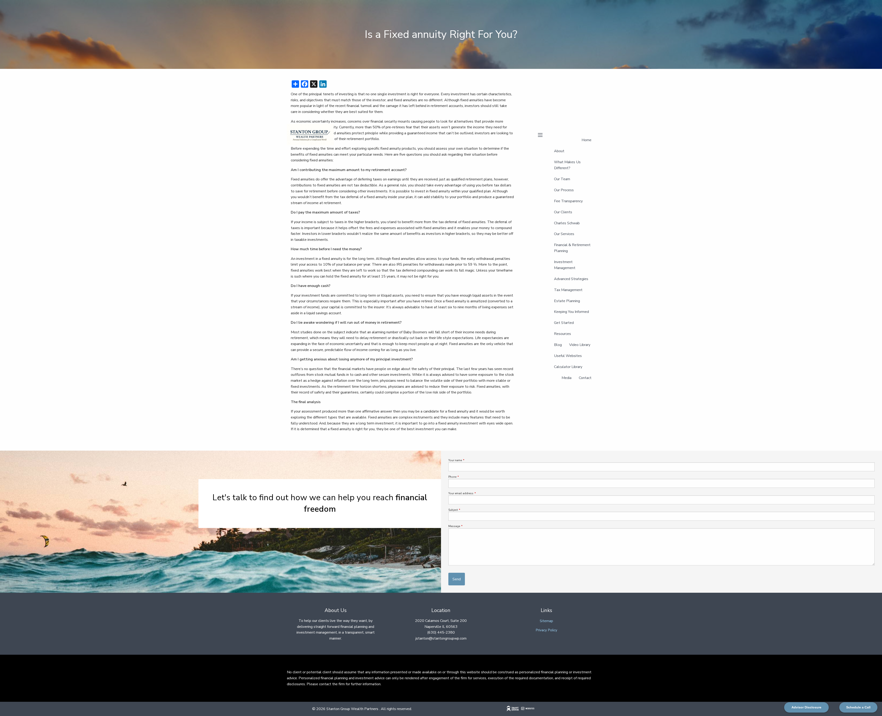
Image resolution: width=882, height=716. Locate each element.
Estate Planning (567, 300)
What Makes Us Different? (567, 165)
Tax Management (568, 289)
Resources (562, 333)
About (559, 151)
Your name (468, 460)
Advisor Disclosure (806, 707)
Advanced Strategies (571, 278)
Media (566, 377)
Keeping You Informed (571, 311)
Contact (585, 377)
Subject (466, 510)
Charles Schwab (567, 223)
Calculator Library (568, 366)
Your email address (474, 493)
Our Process (564, 190)
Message (468, 526)
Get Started (564, 322)
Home (586, 140)
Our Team (562, 179)
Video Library (579, 344)
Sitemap (546, 621)
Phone (466, 477)
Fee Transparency (568, 201)
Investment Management (564, 264)
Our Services (564, 233)
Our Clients (563, 212)
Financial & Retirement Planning (572, 247)
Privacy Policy (546, 630)
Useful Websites (568, 355)
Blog (558, 344)
